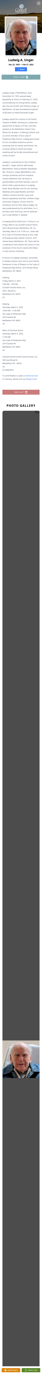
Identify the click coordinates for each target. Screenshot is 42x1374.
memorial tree (31, 375)
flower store (31, 379)
